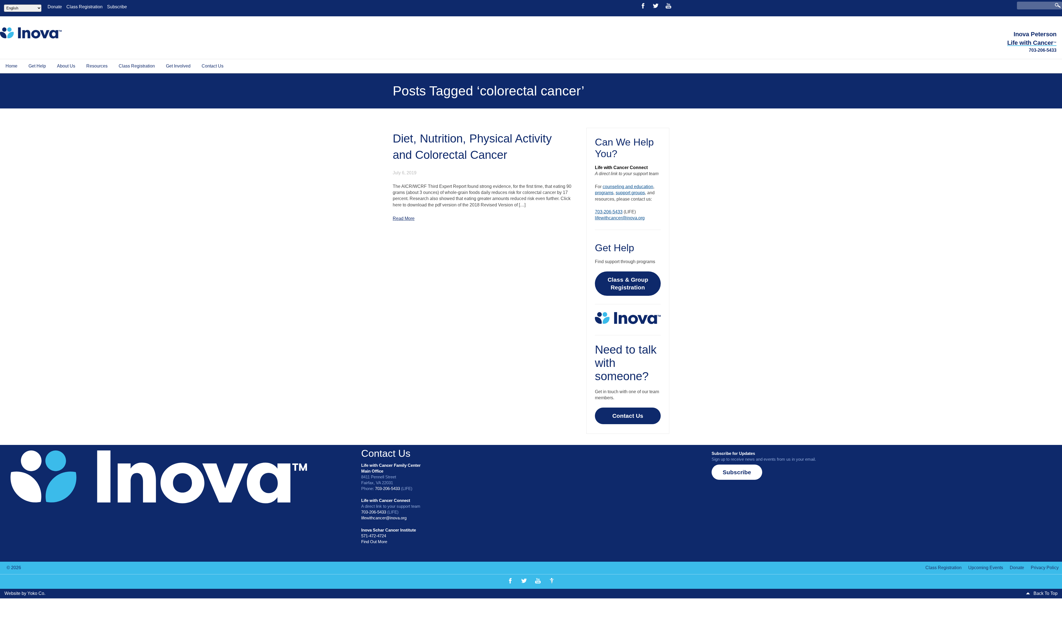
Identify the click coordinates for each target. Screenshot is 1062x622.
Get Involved (178, 66)
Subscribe (117, 6)
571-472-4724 (373, 493)
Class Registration (84, 6)
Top (1049, 609)
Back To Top (1045, 551)
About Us (66, 66)
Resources (97, 66)
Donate (55, 6)
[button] (737, 429)
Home (11, 66)
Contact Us (212, 66)
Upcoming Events (985, 525)
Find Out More (374, 499)
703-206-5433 (1042, 50)
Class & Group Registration (881, 235)
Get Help (37, 66)
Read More (53, 170)
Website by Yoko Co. (24, 551)
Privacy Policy (1045, 525)
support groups (826, 155)
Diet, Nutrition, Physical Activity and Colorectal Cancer (181, 118)
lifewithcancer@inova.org (755, 174)
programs (800, 155)
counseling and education (763, 155)
